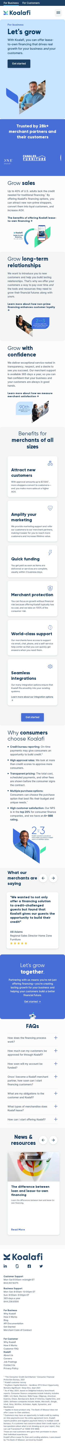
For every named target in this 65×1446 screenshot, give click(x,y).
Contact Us (9, 1365)
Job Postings (10, 1361)
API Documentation (14, 1323)
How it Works (10, 1316)
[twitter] (41, 1266)
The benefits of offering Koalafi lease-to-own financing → (32, 219)
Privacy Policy (11, 1368)
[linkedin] (5, 1266)
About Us (8, 1355)
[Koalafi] (17, 12)
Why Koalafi (10, 1313)
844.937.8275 (11, 1283)
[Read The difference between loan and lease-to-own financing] (34, 1167)
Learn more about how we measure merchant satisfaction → (30, 395)
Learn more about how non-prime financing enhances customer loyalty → (31, 307)
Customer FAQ (11, 1348)
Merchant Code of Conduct (18, 1330)
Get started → (32, 1001)
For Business (11, 2)
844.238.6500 (11, 1301)
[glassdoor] (17, 1266)
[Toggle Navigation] (58, 12)
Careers (8, 1358)
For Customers (31, 2)
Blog (6, 1320)
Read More (18, 1229)
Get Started (10, 1326)
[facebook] (29, 1266)
